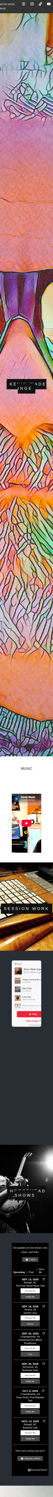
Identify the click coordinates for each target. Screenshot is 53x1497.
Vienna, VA (30, 1309)
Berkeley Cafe (30, 1427)
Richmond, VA (30, 1367)
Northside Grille (30, 1370)
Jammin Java (30, 1313)
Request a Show (32, 1458)
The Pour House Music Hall (30, 1286)
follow (32, 1259)
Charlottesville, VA (30, 1336)
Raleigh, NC (30, 1282)
